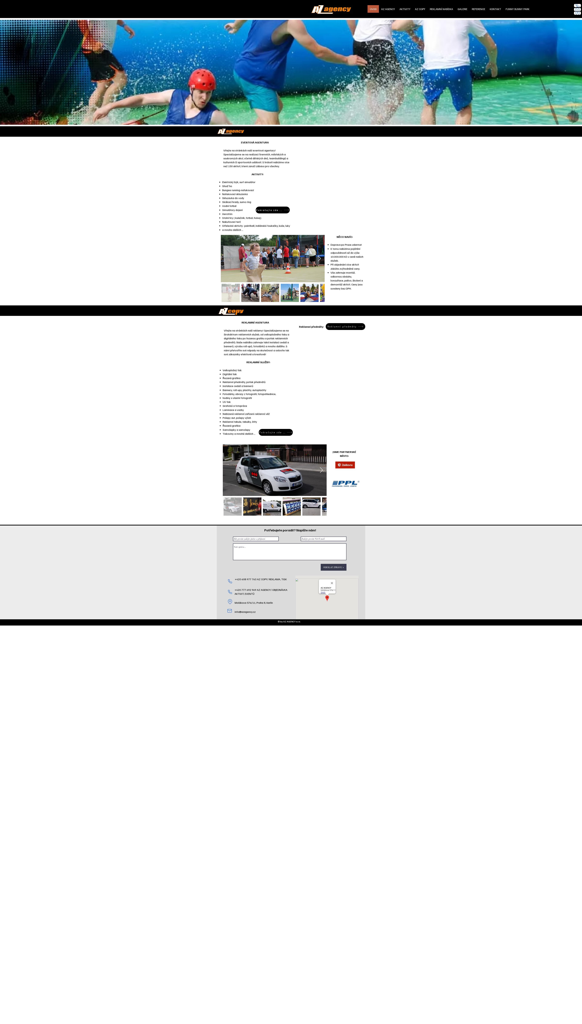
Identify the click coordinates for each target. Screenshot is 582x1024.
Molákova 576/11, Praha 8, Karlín (254, 602)
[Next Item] (319, 259)
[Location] (577, 13)
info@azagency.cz (245, 611)
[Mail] (577, 9)
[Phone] (577, 5)
